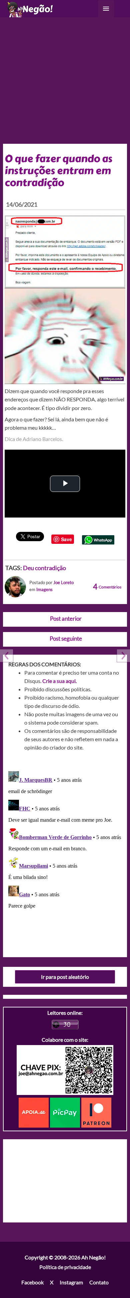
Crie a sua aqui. (59, 681)
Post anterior (66, 618)
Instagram (71, 1282)
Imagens (44, 589)
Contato (99, 1282)
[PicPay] (65, 1112)
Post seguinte (66, 638)
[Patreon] (96, 1112)
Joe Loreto (63, 582)
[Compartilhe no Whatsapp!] (98, 539)
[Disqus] (65, 851)
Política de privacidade (65, 1267)
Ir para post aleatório (65, 977)
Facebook (32, 1282)
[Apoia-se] (34, 1112)
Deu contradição (44, 567)
